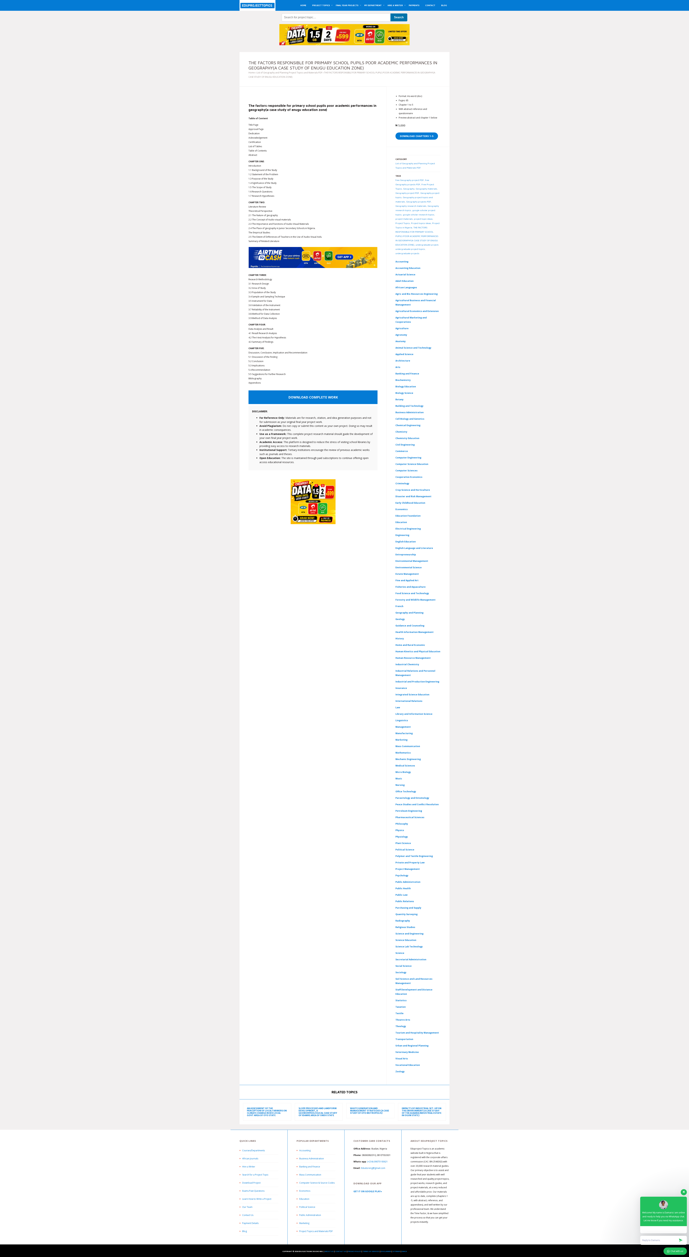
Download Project (251, 1182)
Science (399, 953)
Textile (399, 1013)
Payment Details (250, 1223)
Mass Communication (407, 746)
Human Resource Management (413, 657)
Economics (304, 1190)
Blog (244, 1231)
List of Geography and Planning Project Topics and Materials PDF (289, 72)
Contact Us (247, 1215)
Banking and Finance (407, 373)
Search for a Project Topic (255, 1174)
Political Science (404, 849)
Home (252, 72)
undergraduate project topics (410, 249)
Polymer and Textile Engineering (414, 856)
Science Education (405, 940)
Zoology (400, 1071)
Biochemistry (403, 380)
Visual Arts (401, 1058)
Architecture (402, 360)
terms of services (371, 1251)
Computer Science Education (411, 464)
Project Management (407, 869)
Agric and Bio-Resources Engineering (416, 293)
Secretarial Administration (410, 959)
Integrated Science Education (412, 694)
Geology (400, 619)
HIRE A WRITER (395, 5)
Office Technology (405, 791)
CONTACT (430, 5)
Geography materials (426, 188)
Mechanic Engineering (408, 759)
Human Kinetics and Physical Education (417, 651)
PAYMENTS (414, 5)
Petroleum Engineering (408, 810)
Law (397, 707)
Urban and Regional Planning (411, 1045)
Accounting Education (407, 268)
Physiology (401, 836)
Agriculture (402, 328)
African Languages (406, 287)
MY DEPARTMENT (373, 5)
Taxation (400, 1006)
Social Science (403, 965)
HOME (303, 5)
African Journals (250, 1158)
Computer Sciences (406, 470)
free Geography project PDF (409, 180)
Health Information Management (414, 632)
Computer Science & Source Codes (317, 1182)
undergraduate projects (407, 253)
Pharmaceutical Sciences (409, 817)
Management (403, 726)
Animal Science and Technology (413, 347)
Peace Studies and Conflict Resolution (417, 804)
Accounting (401, 261)
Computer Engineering (408, 457)
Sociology (400, 972)
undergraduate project (427, 244)
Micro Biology (403, 772)
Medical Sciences (405, 765)
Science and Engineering (409, 933)
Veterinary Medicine (407, 1052)
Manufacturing (404, 733)
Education (304, 1198)
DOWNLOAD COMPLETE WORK (313, 397)
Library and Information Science (413, 713)
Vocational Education (407, 1065)
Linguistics (401, 720)
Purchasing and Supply (408, 907)
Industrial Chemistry (407, 664)
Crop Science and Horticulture (412, 489)
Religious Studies (405, 927)
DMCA (404, 1251)
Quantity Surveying (406, 914)
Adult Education (404, 281)
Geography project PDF (407, 193)
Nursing (400, 785)
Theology (400, 1026)
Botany (399, 399)
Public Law (401, 894)
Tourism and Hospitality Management (417, 1032)
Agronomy (401, 334)
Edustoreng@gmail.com (373, 1168)
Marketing (401, 739)
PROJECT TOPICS (321, 5)
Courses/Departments (253, 1150)
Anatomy (400, 341)
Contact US (340, 1251)
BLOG (444, 5)
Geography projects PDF (418, 201)
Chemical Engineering (407, 425)
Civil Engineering (405, 444)
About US (329, 1251)
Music (398, 778)
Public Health (403, 888)
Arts (397, 367)
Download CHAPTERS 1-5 (416, 135)
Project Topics (402, 223)
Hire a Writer (248, 1166)
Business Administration (409, 412)
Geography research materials (410, 206)
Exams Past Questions (253, 1190)
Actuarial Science (405, 274)
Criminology (402, 483)
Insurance (401, 688)
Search (399, 17)
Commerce (401, 451)
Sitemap (396, 1251)
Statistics (401, 1000)
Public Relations (404, 901)
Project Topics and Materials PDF (316, 1231)
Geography (408, 188)
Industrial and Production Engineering (417, 681)
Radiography (402, 920)
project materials (404, 219)
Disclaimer (386, 1251)
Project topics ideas (421, 223)
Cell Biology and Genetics (409, 418)
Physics (399, 830)
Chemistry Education (407, 438)
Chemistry (401, 431)
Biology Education (405, 386)
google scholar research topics (418, 214)
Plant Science (403, 843)
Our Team (247, 1207)
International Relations (408, 701)
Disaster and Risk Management (413, 496)
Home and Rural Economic (410, 645)
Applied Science (404, 354)
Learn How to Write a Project (256, 1198)
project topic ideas (423, 219)
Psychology (401, 875)
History (399, 638)
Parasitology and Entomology (412, 797)
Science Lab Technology (409, 946)
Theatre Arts (402, 1019)
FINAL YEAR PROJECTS (347, 5)
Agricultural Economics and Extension (417, 311)
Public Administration (407, 881)
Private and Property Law (410, 862)
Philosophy (401, 823)
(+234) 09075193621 (377, 1161)
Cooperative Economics (408, 477)
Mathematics (403, 752)
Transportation (404, 1039)
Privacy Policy (354, 1251)
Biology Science (404, 393)
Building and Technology (409, 405)
